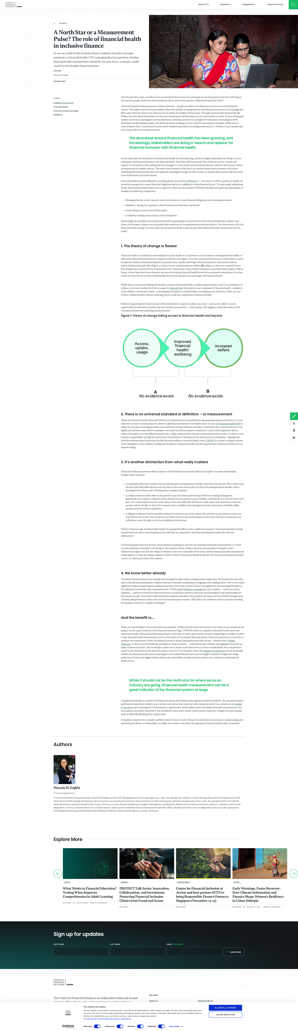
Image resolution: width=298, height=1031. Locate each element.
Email (175, 944)
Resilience (58, 115)
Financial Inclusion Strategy (66, 111)
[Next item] (293, 873)
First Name (59, 944)
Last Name (115, 944)
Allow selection (225, 1015)
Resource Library (275, 4)
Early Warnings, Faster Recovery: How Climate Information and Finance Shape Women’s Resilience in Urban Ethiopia (258, 895)
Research (224, 4)
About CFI (202, 4)
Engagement (248, 4)
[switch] (120, 1026)
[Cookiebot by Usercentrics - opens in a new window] (68, 1026)
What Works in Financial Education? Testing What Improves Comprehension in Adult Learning (90, 892)
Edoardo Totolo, (254, 907)
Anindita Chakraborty (99, 903)
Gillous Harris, (82, 903)
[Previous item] (58, 873)
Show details (174, 1026)
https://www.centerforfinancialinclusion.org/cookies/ (108, 1019)
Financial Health (61, 107)
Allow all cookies (225, 1008)
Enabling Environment (64, 103)
